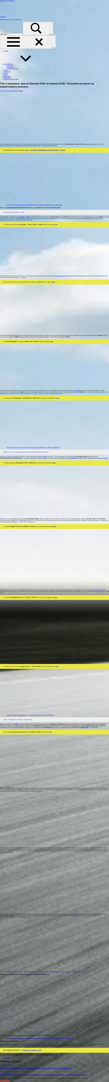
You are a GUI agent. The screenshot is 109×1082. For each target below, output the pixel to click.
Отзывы (5, 73)
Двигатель (10, 65)
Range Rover (84, 727)
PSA (72, 458)
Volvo (45, 456)
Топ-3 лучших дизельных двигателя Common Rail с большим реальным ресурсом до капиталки (34, 205)
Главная (5, 51)
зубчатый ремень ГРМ (98, 589)
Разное (5, 74)
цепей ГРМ (75, 915)
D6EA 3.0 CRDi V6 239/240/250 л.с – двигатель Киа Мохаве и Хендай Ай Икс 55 (30, 715)
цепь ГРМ (77, 390)
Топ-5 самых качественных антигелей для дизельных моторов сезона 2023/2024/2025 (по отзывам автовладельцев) (40, 1038)
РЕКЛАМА (6, 76)
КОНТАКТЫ (7, 77)
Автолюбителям (8, 64)
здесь (56, 224)
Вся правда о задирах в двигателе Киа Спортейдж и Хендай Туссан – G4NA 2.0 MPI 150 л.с (33, 447)
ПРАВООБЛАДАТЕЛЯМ (10, 79)
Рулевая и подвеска (12, 68)
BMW (16, 724)
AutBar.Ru (3, 16)
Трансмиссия (10, 67)
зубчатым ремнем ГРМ (61, 276)
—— (45, 150)
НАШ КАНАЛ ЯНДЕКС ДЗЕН (31, 1050)
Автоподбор (7, 71)
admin (21, 90)
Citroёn (27, 217)
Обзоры (5, 70)
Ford (75, 458)
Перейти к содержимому (7, 0)
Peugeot (21, 217)
